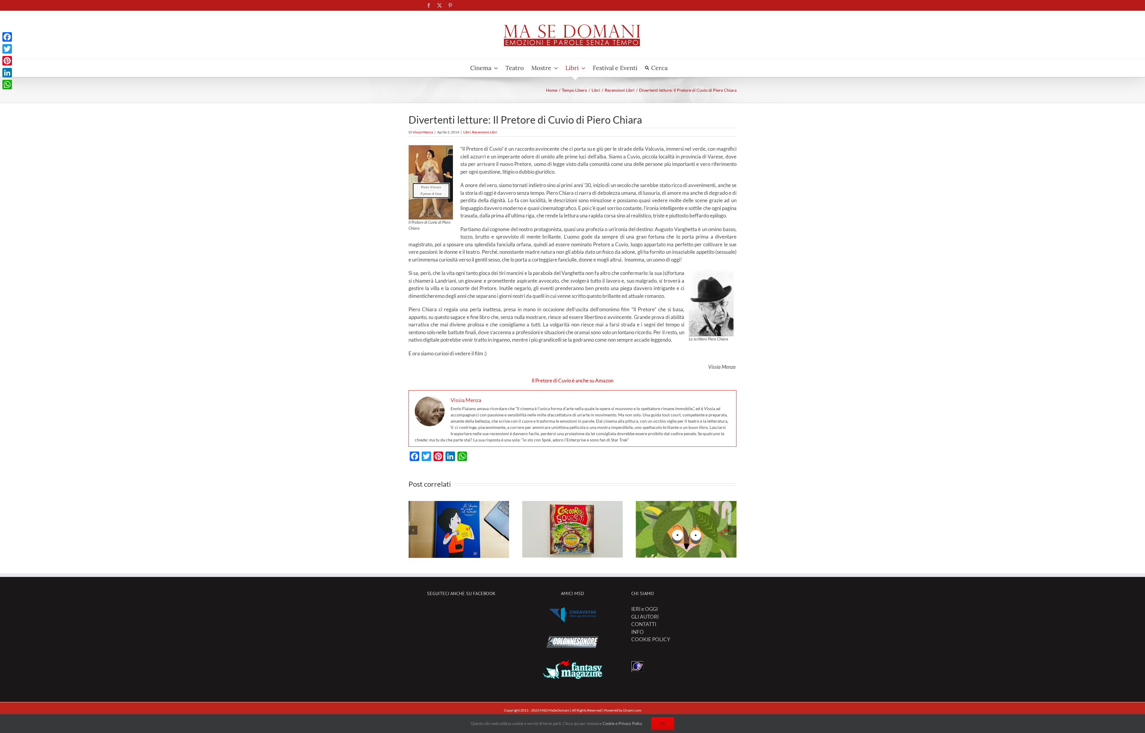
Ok (663, 723)
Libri (467, 132)
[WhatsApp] (7, 85)
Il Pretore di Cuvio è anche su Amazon (572, 380)
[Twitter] (7, 49)
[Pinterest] (7, 61)
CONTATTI (643, 624)
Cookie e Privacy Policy (622, 723)
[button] (413, 530)
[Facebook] (7, 37)
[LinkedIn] (7, 73)
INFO (637, 632)
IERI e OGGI (644, 609)
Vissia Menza (423, 132)
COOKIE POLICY (650, 639)
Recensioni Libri (484, 132)
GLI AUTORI (645, 617)
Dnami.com (632, 710)
